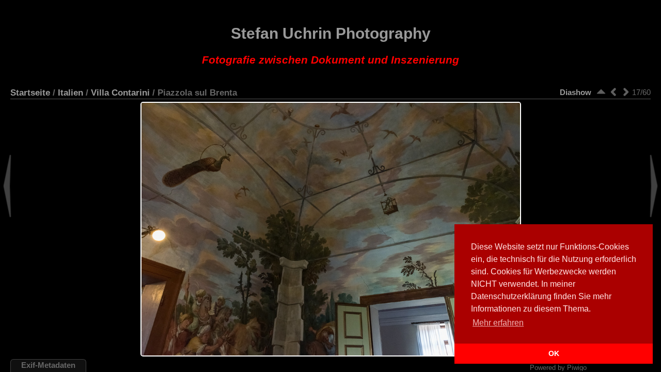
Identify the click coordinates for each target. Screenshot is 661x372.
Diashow (575, 92)
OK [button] (553, 353)
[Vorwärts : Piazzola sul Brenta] (626, 92)
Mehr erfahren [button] (498, 322)
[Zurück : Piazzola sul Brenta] (613, 92)
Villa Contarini (120, 92)
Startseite (30, 92)
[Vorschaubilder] (601, 92)
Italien (70, 92)
